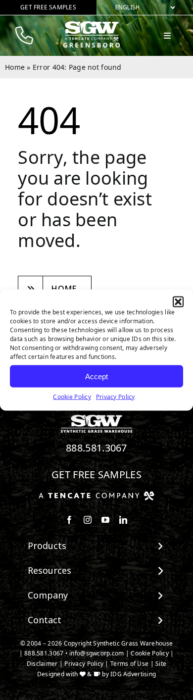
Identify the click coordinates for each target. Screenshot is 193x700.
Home (15, 67)
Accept (96, 376)
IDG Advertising (133, 674)
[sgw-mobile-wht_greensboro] (91, 25)
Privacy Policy (115, 397)
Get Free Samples (96, 474)
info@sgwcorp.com (96, 653)
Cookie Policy (72, 397)
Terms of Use (129, 663)
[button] (178, 302)
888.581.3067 (96, 447)
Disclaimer (42, 663)
